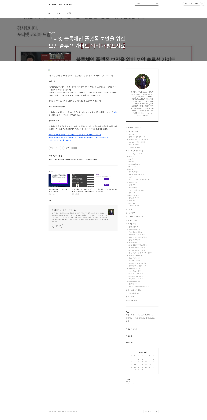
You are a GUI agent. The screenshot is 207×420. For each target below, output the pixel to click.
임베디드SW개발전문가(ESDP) (139, 287)
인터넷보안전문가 (135, 255)
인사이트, (135, 318)
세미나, (128, 315)
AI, (152, 315)
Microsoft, (141, 315)
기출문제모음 (134, 293)
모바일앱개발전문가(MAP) (138, 245)
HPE (131, 159)
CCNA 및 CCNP (135, 271)
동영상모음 (131, 300)
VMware (132, 167)
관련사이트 (148, 411)
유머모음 (130, 297)
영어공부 (130, 213)
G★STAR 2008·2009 (136, 147)
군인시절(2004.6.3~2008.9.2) (138, 139)
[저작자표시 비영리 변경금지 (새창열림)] (74, 148)
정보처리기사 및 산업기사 (137, 263)
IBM (131, 162)
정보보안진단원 (134, 261)
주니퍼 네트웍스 (134, 195)
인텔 (132, 193)
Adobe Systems (136, 154)
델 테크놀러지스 (134, 172)
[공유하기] (56, 148)
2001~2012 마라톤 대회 (137, 142)
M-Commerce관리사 (136, 276)
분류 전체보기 (132, 127)
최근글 (128, 329)
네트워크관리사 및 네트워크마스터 (140, 253)
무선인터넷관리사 (135, 281)
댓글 (50, 200)
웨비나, (128, 321)
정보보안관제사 (134, 258)
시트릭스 (133, 182)
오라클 (132, 185)
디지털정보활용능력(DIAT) (138, 237)
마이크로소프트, (150, 318)
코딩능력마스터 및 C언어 (137, 248)
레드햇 (132, 177)
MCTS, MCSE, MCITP (136, 274)
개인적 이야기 (132, 131)
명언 (129, 209)
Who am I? (133, 134)
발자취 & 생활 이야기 (137, 137)
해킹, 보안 (131, 220)
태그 (58, 13)
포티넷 (132, 203)
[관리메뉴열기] (203, 3)
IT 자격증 (131, 224)
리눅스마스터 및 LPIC (137, 235)
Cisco (132, 156)
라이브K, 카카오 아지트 (136, 175)
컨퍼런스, (142, 318)
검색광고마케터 (134, 240)
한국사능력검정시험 (134, 290)
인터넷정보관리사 (135, 232)
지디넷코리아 (134, 198)
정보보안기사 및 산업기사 (137, 266)
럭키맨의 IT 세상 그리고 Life (60, 4)
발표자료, (148, 315)
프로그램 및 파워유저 (135, 216)
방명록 (69, 13)
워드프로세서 (134, 227)
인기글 (135, 329)
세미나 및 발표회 (133, 151)
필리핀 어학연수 (134, 145)
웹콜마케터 (133, 284)
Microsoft (133, 164)
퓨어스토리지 (134, 206)
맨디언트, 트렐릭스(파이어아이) (139, 180)
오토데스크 (133, 187)
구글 (131, 169)
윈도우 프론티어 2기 (136, 190)
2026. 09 (142, 352)
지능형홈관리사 (134, 268)
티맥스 (132, 200)
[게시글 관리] (59, 148)
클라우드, (129, 318)
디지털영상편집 (134, 242)
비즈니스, (134, 315)
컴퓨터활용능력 (134, 229)
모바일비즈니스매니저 (136, 279)
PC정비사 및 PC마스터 (137, 250)
